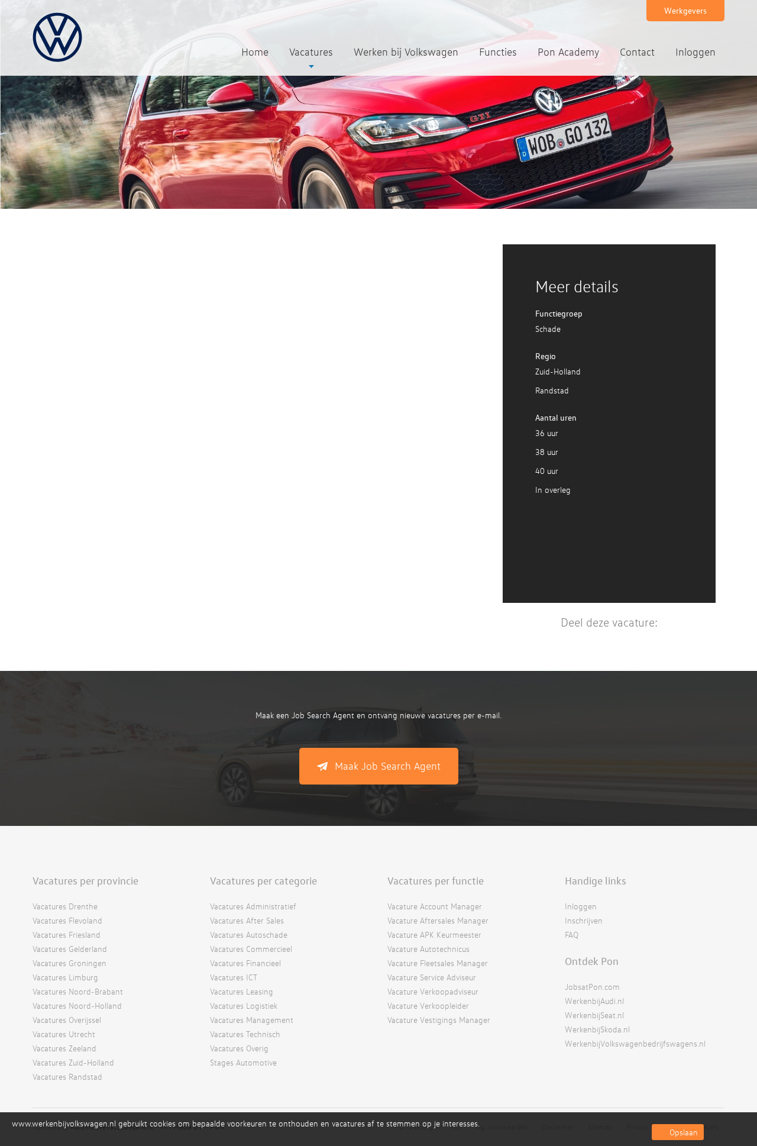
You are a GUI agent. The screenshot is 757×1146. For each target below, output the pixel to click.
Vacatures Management (251, 1020)
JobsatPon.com (592, 987)
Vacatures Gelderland (70, 949)
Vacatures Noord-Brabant (78, 991)
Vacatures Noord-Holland (77, 1005)
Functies (498, 52)
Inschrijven (584, 920)
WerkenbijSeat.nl (594, 1015)
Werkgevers (685, 10)
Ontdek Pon (592, 960)
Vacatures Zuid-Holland (73, 1062)
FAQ (571, 934)
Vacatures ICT (233, 977)
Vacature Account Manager (434, 906)
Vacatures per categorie (263, 880)
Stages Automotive (243, 1062)
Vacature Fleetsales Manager (437, 963)
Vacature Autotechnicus (428, 949)
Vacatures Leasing (241, 991)
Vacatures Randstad (67, 1076)
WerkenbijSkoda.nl (597, 1029)
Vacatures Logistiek (243, 1005)
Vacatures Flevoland (67, 920)
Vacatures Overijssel (67, 1020)
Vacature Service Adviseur (431, 977)
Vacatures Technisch (245, 1034)
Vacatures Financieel (245, 963)
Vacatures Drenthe (65, 906)
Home (254, 52)
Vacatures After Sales (247, 920)
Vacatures (311, 52)
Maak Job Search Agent (388, 766)
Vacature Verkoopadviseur (432, 991)
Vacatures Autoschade (248, 934)
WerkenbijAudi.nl (594, 1001)
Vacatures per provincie (85, 880)
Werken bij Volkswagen (406, 52)
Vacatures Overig (239, 1048)
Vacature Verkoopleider (428, 1005)
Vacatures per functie (435, 880)
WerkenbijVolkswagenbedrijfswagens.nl (635, 1043)
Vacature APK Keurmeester (434, 934)
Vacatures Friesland (67, 934)
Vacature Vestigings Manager (438, 1020)
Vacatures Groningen (69, 963)
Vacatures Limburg (65, 977)
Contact (637, 52)
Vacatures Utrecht (64, 1034)
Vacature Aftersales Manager (438, 920)
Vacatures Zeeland (64, 1048)
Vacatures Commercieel (251, 949)
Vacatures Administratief (253, 906)
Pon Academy (568, 52)
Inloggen (695, 52)
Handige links (595, 880)
